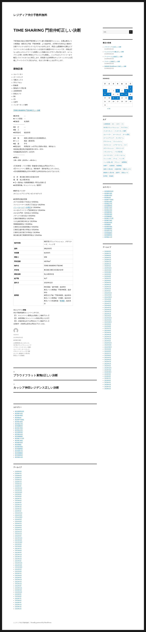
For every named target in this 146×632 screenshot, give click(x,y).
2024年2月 (18, 534)
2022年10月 (18, 567)
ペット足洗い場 (108, 162)
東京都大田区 (19, 428)
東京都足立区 (19, 457)
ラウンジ (117, 162)
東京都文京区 (19, 430)
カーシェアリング (108, 138)
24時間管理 (16, 343)
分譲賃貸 (112, 165)
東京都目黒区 (19, 447)
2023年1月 (18, 561)
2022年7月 (18, 573)
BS (22, 343)
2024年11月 (18, 515)
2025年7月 (18, 498)
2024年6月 (18, 525)
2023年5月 (18, 552)
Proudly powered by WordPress (41, 622)
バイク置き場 (118, 152)
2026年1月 (18, 486)
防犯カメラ (16, 355)
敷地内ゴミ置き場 (24, 353)
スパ (125, 145)
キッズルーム (120, 138)
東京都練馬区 (19, 449)
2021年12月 (18, 588)
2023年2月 (18, 559)
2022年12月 (18, 563)
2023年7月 (18, 548)
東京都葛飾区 (19, 453)
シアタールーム (117, 145)
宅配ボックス (127, 169)
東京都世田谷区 (19, 411)
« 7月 (108, 108)
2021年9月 (18, 594)
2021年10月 (18, 592)
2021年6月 (18, 600)
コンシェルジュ (117, 141)
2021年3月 (18, 607)
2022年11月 (18, 565)
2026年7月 (18, 473)
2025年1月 (18, 511)
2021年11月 (18, 590)
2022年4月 (18, 579)
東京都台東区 (19, 422)
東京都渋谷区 (19, 442)
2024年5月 (18, 527)
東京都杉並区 (19, 434)
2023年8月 (18, 546)
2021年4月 (18, 604)
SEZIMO (16, 334)
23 (130, 98)
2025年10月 (18, 492)
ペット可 (24, 351)
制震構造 (119, 165)
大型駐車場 (118, 169)
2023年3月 (18, 557)
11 (109, 94)
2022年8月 (18, 571)
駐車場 (105, 176)
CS (28, 343)
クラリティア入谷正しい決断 (112, 47)
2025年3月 (18, 507)
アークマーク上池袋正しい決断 (113, 56)
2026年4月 (18, 480)
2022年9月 (18, 569)
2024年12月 (18, 513)
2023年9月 (18, 544)
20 (117, 98)
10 (105, 94)
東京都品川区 (19, 424)
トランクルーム (108, 152)
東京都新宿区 (19, 432)
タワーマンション (108, 148)
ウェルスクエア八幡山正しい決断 (114, 52)
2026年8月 (18, 471)
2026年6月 (18, 475)
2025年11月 (18, 490)
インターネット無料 (25, 347)
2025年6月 (18, 500)
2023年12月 (18, 538)
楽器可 (118, 172)
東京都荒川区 (19, 451)
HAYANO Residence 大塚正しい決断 (115, 66)
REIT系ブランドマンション (21, 345)
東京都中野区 (19, 415)
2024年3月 (18, 532)
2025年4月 (18, 505)
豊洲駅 (62, 301)
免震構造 (124, 162)
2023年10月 (18, 542)
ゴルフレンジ (107, 145)
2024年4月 (18, 530)
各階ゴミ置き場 (108, 169)
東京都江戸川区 (19, 438)
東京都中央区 (19, 413)
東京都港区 (18, 445)
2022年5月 (18, 577)
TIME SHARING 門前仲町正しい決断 (26, 110)
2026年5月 (18, 478)
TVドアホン (124, 127)
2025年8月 (18, 496)
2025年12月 (18, 488)
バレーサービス (108, 155)
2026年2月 (18, 484)
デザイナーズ (17, 351)
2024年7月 (18, 523)
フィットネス (107, 158)
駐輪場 (22, 355)
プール (115, 158)
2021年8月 (18, 596)
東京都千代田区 (19, 420)
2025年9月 (18, 494)
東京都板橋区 (19, 436)
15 (126, 94)
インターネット (108, 131)
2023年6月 (18, 550)
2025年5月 (18, 502)
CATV (25, 343)
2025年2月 (18, 509)
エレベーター (17, 349)
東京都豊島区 (19, 455)
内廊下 (105, 165)
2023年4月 (18, 555)
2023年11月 (18, 540)
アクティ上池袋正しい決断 (112, 61)
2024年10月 (18, 517)
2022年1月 (18, 586)
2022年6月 (18, 575)
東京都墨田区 (19, 426)
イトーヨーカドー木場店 (22, 207)
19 (113, 98)
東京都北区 (18, 417)
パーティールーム (120, 155)
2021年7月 (18, 598)
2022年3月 (18, 582)
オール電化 (126, 134)
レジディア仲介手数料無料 (30, 15)
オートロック (25, 349)
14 (122, 94)
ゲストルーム (107, 141)
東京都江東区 (17, 340)
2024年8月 (18, 521)
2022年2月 (18, 584)
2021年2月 (18, 609)
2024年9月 (18, 519)
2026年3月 (18, 482)
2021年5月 (18, 602)
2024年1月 (18, 536)
